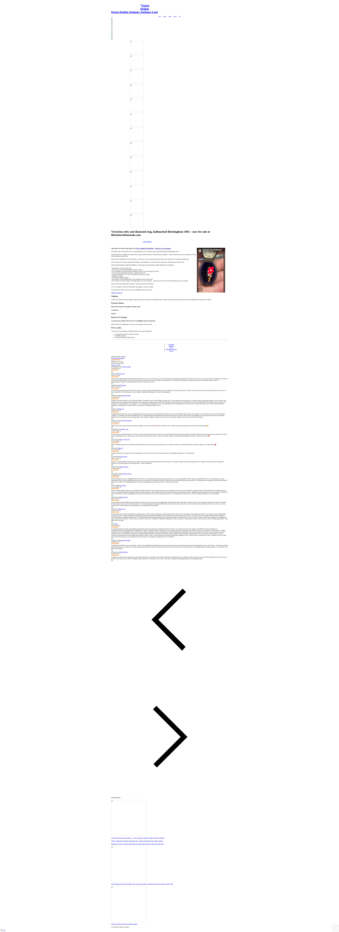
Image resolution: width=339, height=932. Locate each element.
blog (171, 347)
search (175, 16)
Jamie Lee (121, 409)
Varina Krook (124, 552)
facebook (171, 346)
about (170, 16)
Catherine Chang (127, 474)
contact (164, 16)
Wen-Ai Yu (122, 509)
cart (180, 16)
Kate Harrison (124, 467)
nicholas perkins (126, 395)
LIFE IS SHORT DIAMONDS (144, 248)
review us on (114, 365)
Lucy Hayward (125, 439)
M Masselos (122, 385)
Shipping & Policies (116, 293)
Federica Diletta (125, 540)
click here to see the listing (163, 248)
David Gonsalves (127, 420)
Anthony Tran (124, 429)
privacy (171, 351)
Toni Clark (122, 373)
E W (116, 524)
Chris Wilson (123, 456)
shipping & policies (171, 349)
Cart (4, 930)
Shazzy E (120, 448)
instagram (171, 344)
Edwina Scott (124, 497)
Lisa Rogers (122, 485)
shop (160, 16)
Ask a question (147, 241)
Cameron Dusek (126, 366)
